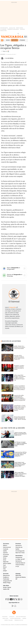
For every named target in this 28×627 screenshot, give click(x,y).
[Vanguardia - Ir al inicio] (14, 37)
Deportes (15, 40)
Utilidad (22, 40)
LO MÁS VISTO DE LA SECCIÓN (13, 428)
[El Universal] (14, 294)
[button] (2, 40)
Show (8, 40)
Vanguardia (12, 307)
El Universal (10, 58)
